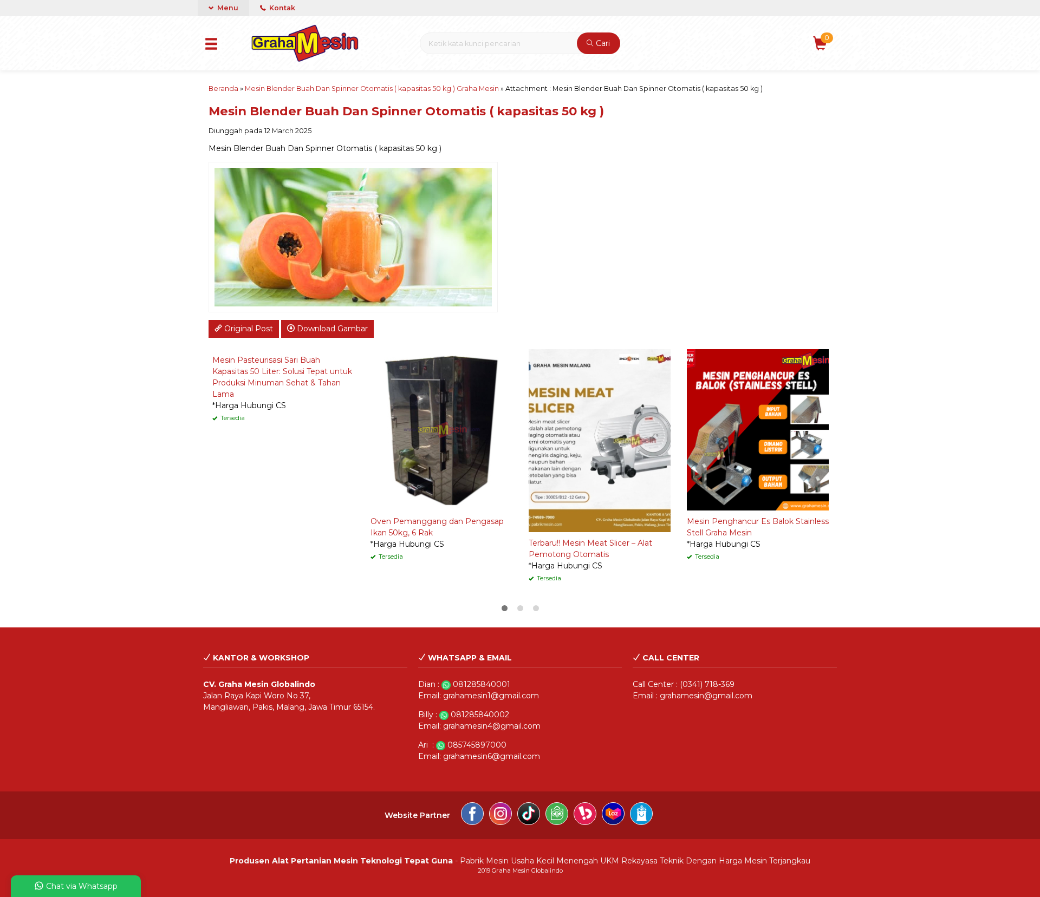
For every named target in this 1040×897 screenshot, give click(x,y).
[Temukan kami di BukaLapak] (585, 815)
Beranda (223, 88)
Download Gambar (331, 328)
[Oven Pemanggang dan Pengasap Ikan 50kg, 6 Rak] (441, 429)
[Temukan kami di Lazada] (613, 815)
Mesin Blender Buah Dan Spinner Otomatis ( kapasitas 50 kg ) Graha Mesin (372, 88)
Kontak (281, 8)
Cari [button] (602, 43)
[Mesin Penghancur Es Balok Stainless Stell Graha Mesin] (758, 429)
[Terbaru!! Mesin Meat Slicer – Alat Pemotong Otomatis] (600, 440)
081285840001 (481, 684)
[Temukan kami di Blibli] (641, 815)
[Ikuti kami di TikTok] (528, 815)
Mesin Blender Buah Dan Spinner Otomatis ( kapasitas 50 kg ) (406, 111)
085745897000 (476, 745)
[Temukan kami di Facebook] (472, 815)
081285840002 (480, 714)
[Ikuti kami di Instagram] (500, 815)
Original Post (247, 328)
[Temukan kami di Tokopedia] (556, 815)
